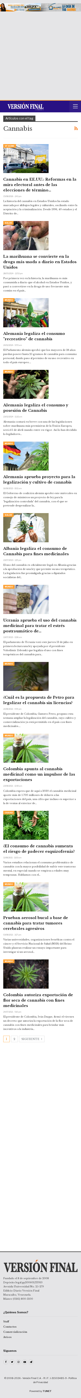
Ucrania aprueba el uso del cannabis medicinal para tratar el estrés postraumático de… (39, 625)
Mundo (9, 300)
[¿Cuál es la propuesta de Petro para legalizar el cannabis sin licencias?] (26, 676)
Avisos (7, 1337)
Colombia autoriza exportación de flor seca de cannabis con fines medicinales (38, 1000)
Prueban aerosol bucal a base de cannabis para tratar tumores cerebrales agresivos (35, 923)
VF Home (9, 146)
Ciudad (9, 812)
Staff (6, 1321)
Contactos (10, 1326)
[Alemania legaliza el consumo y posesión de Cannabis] (26, 384)
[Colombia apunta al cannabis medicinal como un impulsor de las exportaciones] (26, 748)
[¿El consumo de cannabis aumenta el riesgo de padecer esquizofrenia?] (26, 825)
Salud (8, 223)
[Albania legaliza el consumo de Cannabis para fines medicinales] (26, 527)
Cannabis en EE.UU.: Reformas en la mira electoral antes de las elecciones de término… (39, 184)
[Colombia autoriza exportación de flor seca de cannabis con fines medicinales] (26, 973)
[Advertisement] (40, 54)
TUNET (47, 1391)
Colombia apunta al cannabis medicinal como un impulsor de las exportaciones (39, 774)
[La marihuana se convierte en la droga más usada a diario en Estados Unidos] (26, 235)
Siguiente (30, 1039)
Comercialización (15, 1331)
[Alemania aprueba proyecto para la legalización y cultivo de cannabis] (26, 456)
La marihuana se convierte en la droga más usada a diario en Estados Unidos (39, 262)
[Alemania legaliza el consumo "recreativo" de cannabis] (26, 312)
